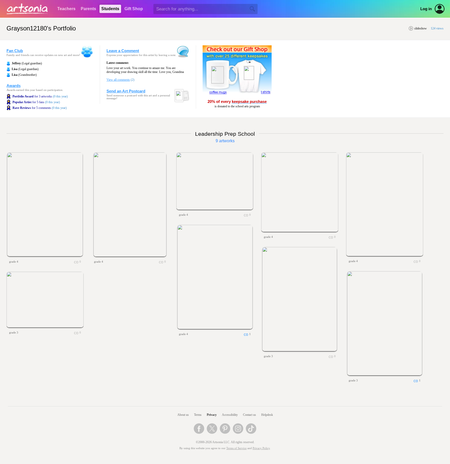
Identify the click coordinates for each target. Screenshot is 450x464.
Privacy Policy (261, 448)
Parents (88, 9)
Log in (426, 9)
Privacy (212, 415)
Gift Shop (133, 9)
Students (110, 9)
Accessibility (230, 415)
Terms (198, 415)
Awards (14, 86)
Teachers (66, 9)
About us (183, 415)
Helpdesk (267, 415)
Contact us (249, 415)
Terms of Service (236, 448)
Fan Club (15, 51)
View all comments (118, 80)
